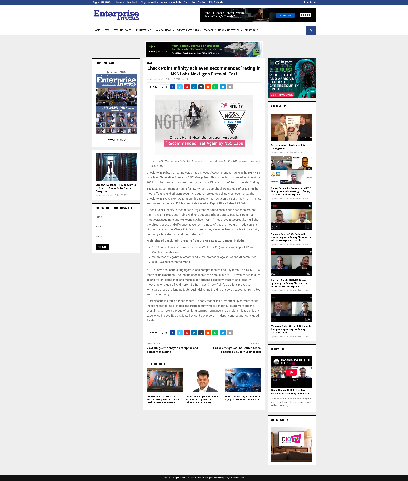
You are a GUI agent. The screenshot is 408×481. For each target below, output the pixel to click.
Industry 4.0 (143, 30)
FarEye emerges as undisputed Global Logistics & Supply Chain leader (237, 350)
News (106, 30)
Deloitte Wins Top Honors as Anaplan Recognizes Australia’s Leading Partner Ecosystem (163, 399)
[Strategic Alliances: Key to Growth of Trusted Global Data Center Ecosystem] (116, 167)
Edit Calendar (216, 2)
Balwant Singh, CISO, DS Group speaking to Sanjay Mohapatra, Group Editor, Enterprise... (289, 283)
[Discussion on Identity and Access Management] (291, 127)
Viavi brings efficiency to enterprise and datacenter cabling (172, 350)
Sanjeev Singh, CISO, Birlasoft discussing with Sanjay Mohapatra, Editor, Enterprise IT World (291, 237)
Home (97, 30)
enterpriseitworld (156, 79)
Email (98, 226)
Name (99, 217)
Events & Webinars (188, 30)
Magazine (210, 30)
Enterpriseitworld (236, 478)
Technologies (122, 30)
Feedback (132, 2)
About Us (153, 2)
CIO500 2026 (251, 30)
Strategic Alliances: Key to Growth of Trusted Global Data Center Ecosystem (116, 188)
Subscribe (189, 2)
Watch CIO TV (279, 420)
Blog (143, 2)
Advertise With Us (171, 2)
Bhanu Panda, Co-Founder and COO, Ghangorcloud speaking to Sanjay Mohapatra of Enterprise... (291, 191)
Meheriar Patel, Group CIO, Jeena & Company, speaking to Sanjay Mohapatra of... (291, 329)
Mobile (99, 236)
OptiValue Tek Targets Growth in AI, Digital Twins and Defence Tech (243, 398)
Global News (163, 30)
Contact (202, 2)
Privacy (120, 2)
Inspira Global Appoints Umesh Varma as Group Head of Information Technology (202, 399)
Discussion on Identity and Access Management (291, 147)
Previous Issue (116, 140)
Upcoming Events (229, 30)
